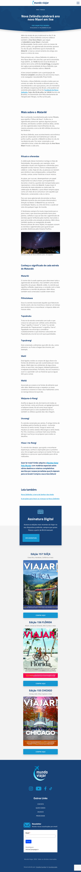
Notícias (42, 9)
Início (37, 9)
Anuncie (40, 812)
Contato (40, 804)
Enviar (28, 841)
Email (28, 833)
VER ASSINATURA (31, 538)
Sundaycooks (53, 867)
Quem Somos (40, 808)
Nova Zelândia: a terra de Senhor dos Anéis (37, 494)
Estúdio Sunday (41, 867)
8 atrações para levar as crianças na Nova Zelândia (40, 499)
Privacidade (40, 816)
